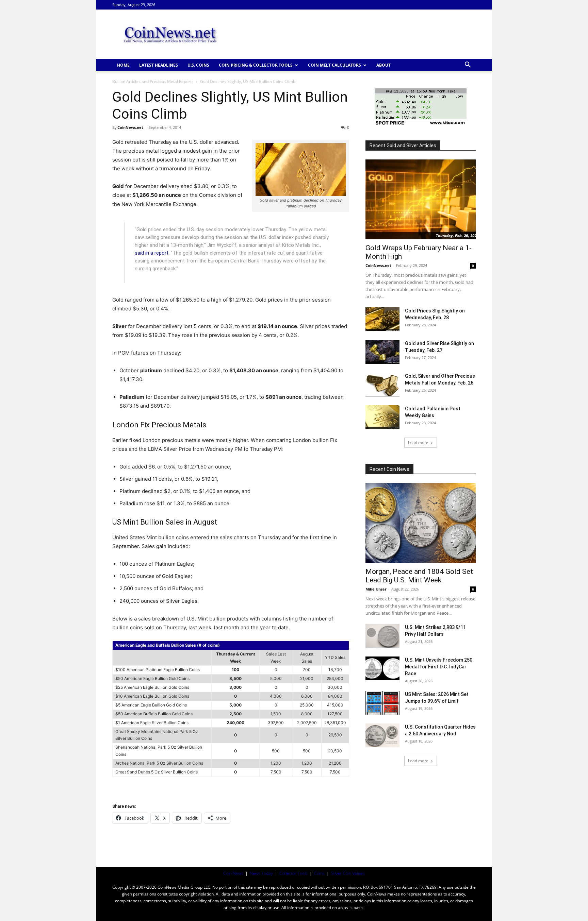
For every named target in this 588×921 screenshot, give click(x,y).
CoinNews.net (130, 127)
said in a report (151, 253)
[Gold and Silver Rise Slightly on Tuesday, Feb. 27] (382, 352)
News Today (261, 873)
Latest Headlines (158, 65)
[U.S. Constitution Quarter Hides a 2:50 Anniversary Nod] (382, 735)
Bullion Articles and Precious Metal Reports (153, 81)
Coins (319, 873)
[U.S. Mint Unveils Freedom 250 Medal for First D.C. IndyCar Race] (382, 668)
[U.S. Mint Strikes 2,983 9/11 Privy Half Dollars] (382, 636)
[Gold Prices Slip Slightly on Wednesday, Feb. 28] (382, 319)
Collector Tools (293, 873)
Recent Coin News (389, 469)
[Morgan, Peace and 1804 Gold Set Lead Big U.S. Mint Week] (420, 523)
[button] (467, 65)
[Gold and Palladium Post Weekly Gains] (382, 417)
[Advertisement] (352, 34)
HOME (123, 65)
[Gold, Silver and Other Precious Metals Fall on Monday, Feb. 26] (382, 384)
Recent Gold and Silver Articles (403, 145)
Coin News (233, 873)
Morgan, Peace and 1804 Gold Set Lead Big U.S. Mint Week (419, 575)
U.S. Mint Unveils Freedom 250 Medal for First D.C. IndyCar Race (438, 666)
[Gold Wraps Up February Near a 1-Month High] (420, 199)
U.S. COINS (198, 65)
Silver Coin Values (348, 873)
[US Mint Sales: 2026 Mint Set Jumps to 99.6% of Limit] (382, 703)
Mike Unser (376, 589)
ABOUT (383, 65)
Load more (418, 442)
